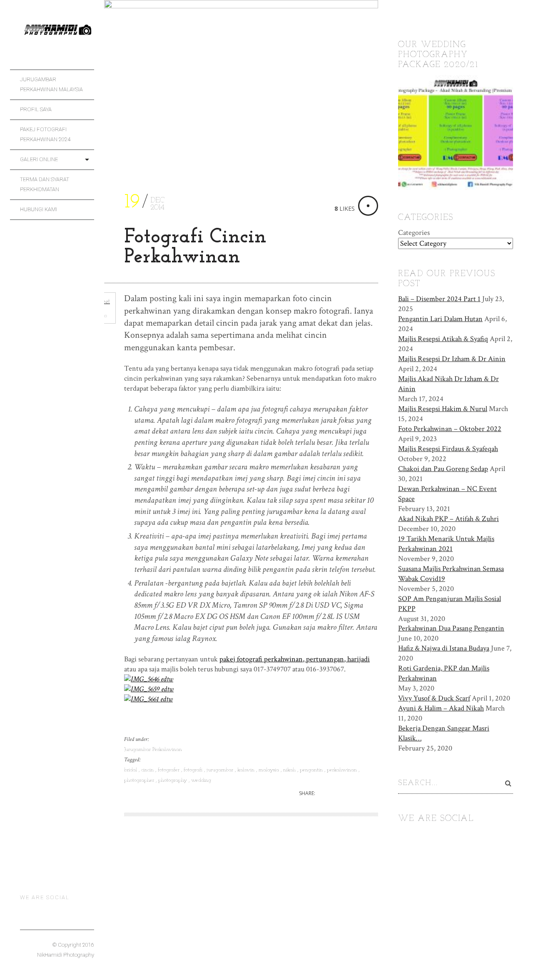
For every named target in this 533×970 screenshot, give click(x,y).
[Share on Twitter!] (328, 794)
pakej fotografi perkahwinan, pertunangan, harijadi (294, 659)
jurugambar (221, 770)
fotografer (169, 770)
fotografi (194, 770)
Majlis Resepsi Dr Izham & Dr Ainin (452, 359)
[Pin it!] (371, 794)
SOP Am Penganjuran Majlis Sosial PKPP (449, 603)
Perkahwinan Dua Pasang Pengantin (451, 628)
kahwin (246, 770)
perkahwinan (343, 770)
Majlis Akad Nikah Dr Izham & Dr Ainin (448, 384)
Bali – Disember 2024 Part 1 (439, 299)
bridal (131, 770)
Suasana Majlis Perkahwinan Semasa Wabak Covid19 (451, 573)
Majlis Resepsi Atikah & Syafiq (443, 339)
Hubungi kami (38, 209)
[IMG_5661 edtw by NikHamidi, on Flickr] (148, 699)
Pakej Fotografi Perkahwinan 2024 (45, 134)
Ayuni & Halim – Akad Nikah (441, 708)
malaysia (270, 770)
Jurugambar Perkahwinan (153, 749)
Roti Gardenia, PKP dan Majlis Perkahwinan (443, 673)
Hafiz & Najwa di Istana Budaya (443, 648)
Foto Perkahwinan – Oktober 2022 (449, 429)
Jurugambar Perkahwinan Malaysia (51, 84)
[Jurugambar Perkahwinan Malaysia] (57, 34)
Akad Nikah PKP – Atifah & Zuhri (448, 519)
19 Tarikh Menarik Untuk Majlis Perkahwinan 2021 (446, 544)
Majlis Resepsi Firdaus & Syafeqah (448, 449)
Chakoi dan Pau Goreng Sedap (443, 469)
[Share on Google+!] (357, 794)
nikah (290, 770)
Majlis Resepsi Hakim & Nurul (442, 409)
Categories (414, 232)
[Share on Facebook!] (342, 794)
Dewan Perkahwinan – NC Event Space (447, 494)
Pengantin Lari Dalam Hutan (440, 319)
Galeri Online (39, 159)
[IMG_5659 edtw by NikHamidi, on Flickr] (149, 689)
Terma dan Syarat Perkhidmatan (44, 184)
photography (173, 780)
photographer (140, 780)
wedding (201, 780)
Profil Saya (36, 109)
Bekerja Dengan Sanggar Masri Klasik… (443, 733)
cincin (148, 770)
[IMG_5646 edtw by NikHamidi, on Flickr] (148, 679)
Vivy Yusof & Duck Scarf (434, 698)
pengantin (312, 770)
